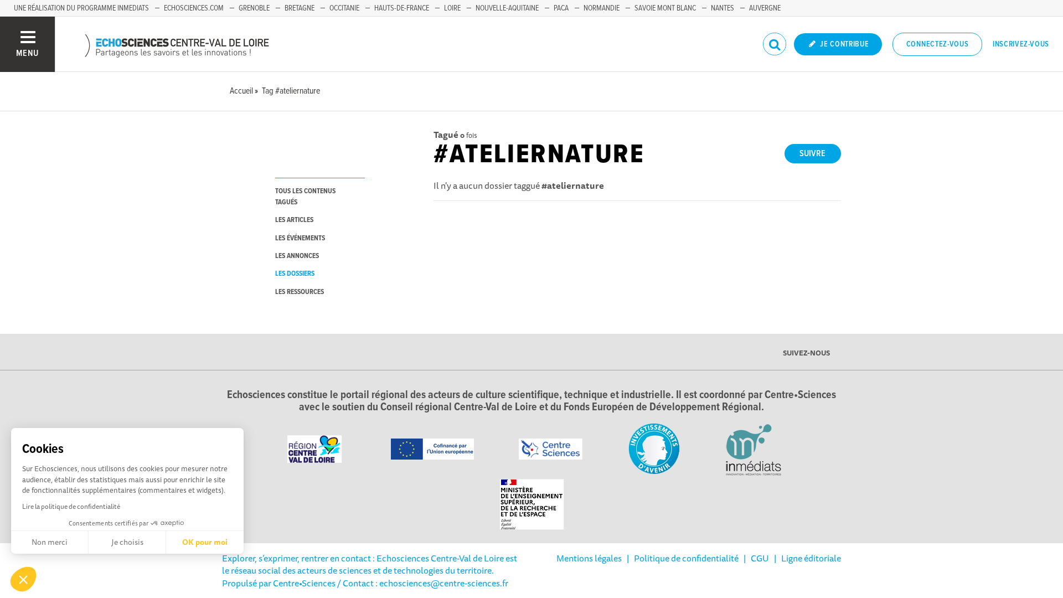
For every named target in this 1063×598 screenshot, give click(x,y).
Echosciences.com (194, 8)
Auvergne (765, 8)
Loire (452, 8)
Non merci (50, 542)
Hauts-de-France (401, 8)
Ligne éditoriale (811, 558)
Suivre (812, 153)
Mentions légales (589, 558)
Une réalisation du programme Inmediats (81, 8)
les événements (300, 238)
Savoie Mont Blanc (665, 8)
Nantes (722, 8)
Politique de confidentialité (686, 558)
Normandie (602, 8)
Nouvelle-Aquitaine (507, 8)
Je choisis (127, 542)
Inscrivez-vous (1021, 44)
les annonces (297, 256)
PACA (561, 8)
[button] (23, 579)
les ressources (299, 292)
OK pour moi (205, 542)
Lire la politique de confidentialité (71, 506)
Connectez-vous (937, 44)
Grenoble (254, 8)
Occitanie (344, 8)
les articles (294, 220)
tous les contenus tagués (305, 197)
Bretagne (299, 8)
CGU (760, 558)
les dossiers (294, 274)
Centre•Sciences (304, 583)
